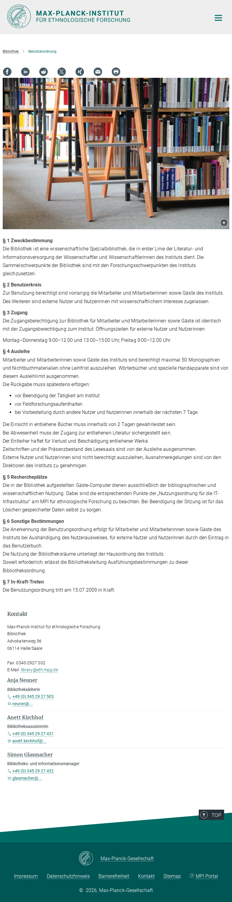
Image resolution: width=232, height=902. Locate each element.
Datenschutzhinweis (68, 876)
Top (216, 815)
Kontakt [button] (17, 614)
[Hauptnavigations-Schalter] (218, 18)
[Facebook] (7, 71)
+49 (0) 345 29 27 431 (33, 733)
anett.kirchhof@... (29, 740)
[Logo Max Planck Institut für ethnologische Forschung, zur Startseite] (105, 16)
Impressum (26, 876)
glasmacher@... (27, 778)
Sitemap (172, 876)
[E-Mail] (97, 71)
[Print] (116, 71)
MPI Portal (207, 876)
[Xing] (79, 71)
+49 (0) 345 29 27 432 (33, 770)
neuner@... (22, 703)
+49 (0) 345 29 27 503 (33, 696)
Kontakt (146, 876)
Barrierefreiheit (113, 876)
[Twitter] (61, 71)
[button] (224, 223)
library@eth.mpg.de (39, 669)
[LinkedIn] (25, 71)
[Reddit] (43, 71)
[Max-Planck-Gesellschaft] (90, 858)
